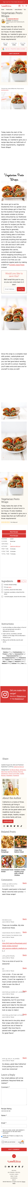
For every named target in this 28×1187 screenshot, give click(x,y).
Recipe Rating (6, 1109)
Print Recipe (14, 536)
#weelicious (19, 699)
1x (19, 581)
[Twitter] (14, 826)
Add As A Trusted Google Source (15, 49)
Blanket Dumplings (4, 851)
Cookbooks (14, 1178)
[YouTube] (7, 826)
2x (22, 581)
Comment (5, 1087)
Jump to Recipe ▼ (14, 53)
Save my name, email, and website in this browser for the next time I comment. (13, 1131)
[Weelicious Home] (6, 6)
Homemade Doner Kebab (7, 870)
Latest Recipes (18, 9)
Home (2, 9)
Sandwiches (4, 773)
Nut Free (20, 771)
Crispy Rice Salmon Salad (19, 851)
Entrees (26, 9)
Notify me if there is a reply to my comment (13, 1136)
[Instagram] (4, 826)
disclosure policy (5, 90)
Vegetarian (16, 775)
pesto (9, 587)
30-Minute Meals (14, 770)
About (14, 1180)
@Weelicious (21, 696)
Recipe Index (9, 9)
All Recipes (23, 770)
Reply (25, 883)
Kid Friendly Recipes (14, 1172)
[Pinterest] (18, 826)
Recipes (14, 1170)
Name (4, 1115)
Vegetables (9, 775)
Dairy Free (4, 771)
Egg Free (10, 771)
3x (25, 581)
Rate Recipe (14, 532)
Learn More (8, 821)
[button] (6, 20)
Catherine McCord (13, 19)
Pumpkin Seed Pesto (16, 265)
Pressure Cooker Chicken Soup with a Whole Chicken (19, 872)
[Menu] (26, 6)
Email (3, 1123)
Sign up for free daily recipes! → (14, 2)
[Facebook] (11, 826)
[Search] (23, 6)
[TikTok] (21, 826)
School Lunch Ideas (14, 773)
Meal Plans (14, 1176)
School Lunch (14, 1174)
